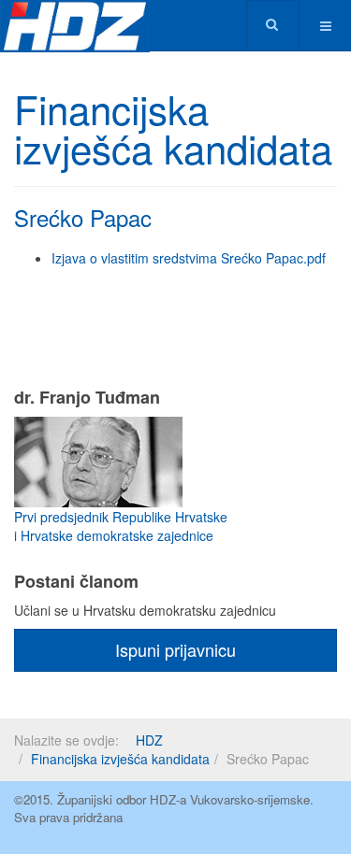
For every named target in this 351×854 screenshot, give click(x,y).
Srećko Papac (83, 217)
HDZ (149, 740)
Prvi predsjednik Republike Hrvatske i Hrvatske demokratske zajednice (120, 526)
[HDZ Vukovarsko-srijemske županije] (75, 25)
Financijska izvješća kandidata (120, 758)
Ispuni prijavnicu (175, 649)
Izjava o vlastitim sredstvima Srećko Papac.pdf (188, 258)
